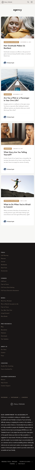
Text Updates (4, 339)
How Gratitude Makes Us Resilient (14, 46)
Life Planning (4, 255)
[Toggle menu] (31, 2)
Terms (12, 464)
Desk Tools (4, 267)
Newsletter (4, 330)
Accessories (4, 271)
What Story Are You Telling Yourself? (15, 153)
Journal (3, 261)
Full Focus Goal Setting (7, 287)
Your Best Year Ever (6, 310)
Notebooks (4, 264)
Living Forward (5, 313)
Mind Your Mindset (6, 301)
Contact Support (5, 385)
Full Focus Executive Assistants (10, 290)
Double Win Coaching (7, 366)
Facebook (4, 397)
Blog (2, 326)
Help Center (4, 382)
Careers (3, 352)
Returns (3, 379)
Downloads (4, 336)
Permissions (25, 461)
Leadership (8, 94)
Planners (3, 258)
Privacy (21, 464)
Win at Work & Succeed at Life (9, 304)
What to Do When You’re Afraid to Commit (17, 205)
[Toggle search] (28, 2)
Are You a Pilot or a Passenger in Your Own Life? (16, 99)
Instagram (14, 397)
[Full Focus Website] (17, 404)
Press (2, 355)
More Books (4, 316)
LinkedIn (25, 397)
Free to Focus (5, 284)
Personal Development (11, 42)
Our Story (3, 349)
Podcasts (3, 333)
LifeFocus (3, 281)
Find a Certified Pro (6, 369)
